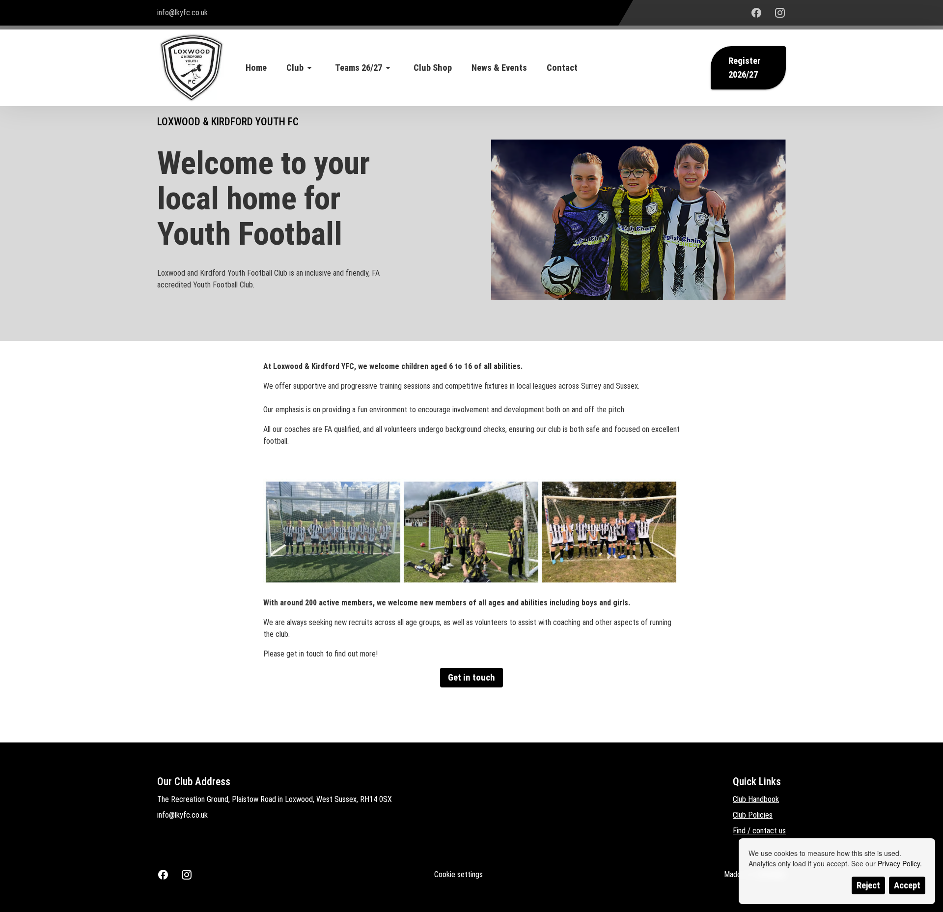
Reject (868, 885)
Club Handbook (756, 799)
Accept (907, 885)
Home (256, 67)
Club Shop (433, 67)
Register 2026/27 (744, 68)
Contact (562, 67)
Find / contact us (759, 830)
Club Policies (753, 815)
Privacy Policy (899, 863)
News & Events (499, 67)
